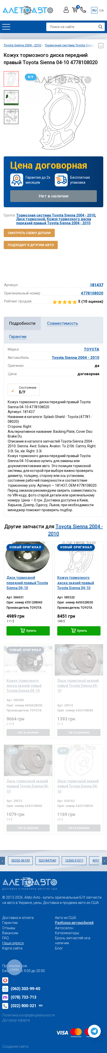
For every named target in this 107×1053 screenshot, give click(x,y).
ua (101, 10)
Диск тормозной (30, 219)
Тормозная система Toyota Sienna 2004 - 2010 (55, 215)
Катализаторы (67, 933)
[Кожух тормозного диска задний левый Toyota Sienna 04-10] (28, 660)
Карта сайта (12, 948)
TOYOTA (91, 349)
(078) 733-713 (23, 997)
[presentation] (26, 111)
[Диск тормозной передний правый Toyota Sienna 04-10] (28, 557)
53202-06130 (20, 860)
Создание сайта (15, 1046)
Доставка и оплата (18, 918)
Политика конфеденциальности (28, 1015)
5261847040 (47, 860)
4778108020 (92, 293)
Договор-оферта (16, 1020)
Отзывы (8, 928)
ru (94, 10)
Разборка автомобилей (74, 923)
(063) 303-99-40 (25, 988)
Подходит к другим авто (31, 245)
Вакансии (10, 933)
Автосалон (64, 928)
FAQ (5, 938)
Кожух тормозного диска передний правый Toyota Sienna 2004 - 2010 (53, 221)
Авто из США (65, 918)
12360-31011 (74, 860)
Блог (59, 948)
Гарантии (10, 923)
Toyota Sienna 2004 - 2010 (75, 357)
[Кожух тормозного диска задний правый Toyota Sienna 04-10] (79, 557)
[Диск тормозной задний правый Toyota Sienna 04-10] (28, 760)
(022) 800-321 (27, 1005)
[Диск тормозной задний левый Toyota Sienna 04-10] (79, 660)
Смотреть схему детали (29, 233)
